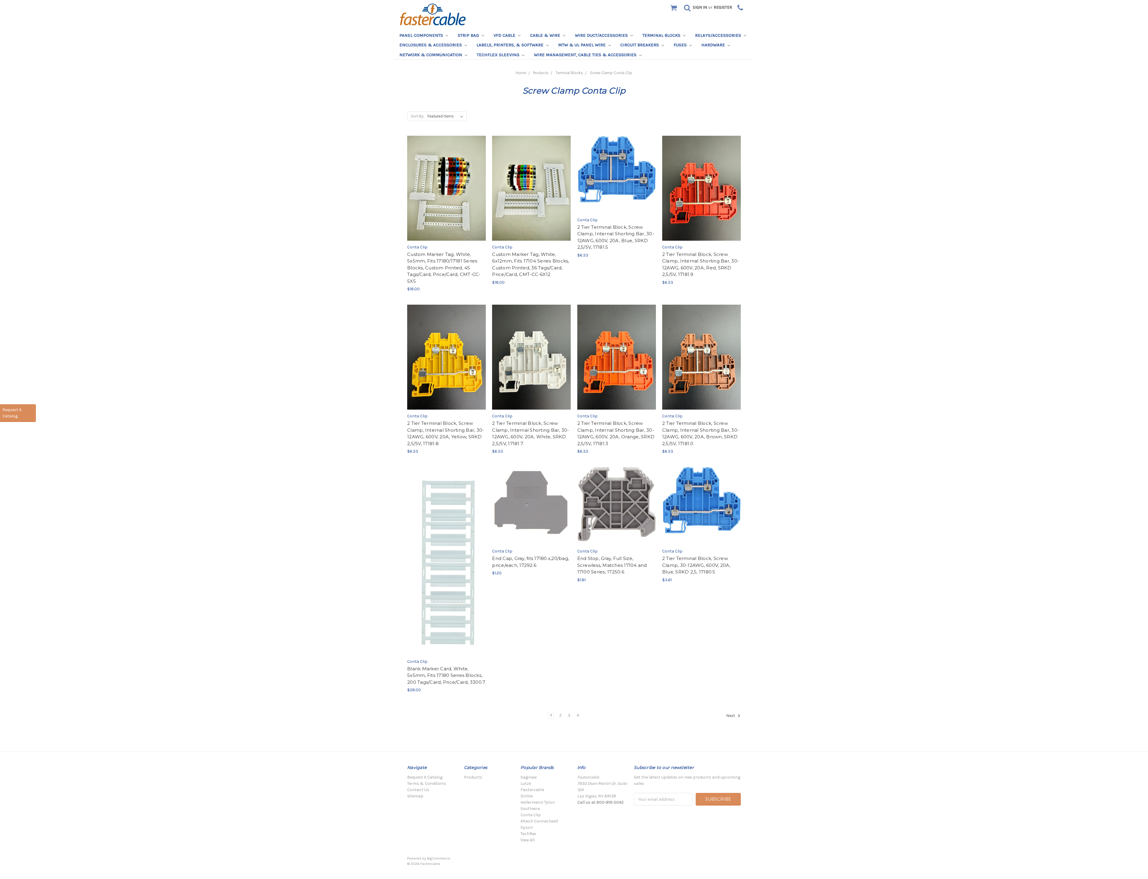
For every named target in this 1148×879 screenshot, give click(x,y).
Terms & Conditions (426, 783)
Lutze (525, 783)
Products (541, 73)
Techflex (528, 833)
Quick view (446, 176)
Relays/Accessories (718, 35)
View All (527, 840)
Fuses (681, 45)
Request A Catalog (424, 777)
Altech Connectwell (539, 821)
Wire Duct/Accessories (602, 35)
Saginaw (528, 777)
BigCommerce (438, 858)
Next (731, 715)
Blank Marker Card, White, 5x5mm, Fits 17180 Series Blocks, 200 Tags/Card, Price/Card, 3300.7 (446, 675)
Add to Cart (446, 199)
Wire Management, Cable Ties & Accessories (586, 54)
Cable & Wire (545, 35)
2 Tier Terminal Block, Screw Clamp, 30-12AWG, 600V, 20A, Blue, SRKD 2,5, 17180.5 (696, 565)
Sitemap (415, 796)
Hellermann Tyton (537, 802)
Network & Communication (431, 54)
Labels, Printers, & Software (511, 45)
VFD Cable (505, 35)
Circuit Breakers (640, 45)
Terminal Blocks (662, 35)
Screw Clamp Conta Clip (611, 73)
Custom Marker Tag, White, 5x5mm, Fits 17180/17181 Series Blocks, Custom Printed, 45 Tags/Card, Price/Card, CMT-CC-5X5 (444, 267)
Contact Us (418, 789)
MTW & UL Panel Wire (582, 45)
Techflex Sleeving (498, 54)
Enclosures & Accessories (431, 45)
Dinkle (526, 796)
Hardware (713, 45)
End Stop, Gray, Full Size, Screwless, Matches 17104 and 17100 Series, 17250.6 (612, 565)
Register (723, 7)
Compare (444, 188)
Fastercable (532, 789)
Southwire (530, 808)
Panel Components (421, 35)
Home (521, 73)
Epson (526, 827)
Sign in (700, 7)
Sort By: (417, 116)
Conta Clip (530, 814)
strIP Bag (469, 35)
